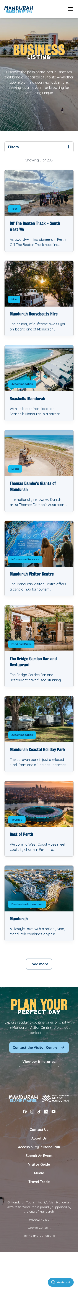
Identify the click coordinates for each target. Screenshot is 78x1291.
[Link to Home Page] (18, 9)
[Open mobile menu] (70, 9)
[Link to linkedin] (46, 1112)
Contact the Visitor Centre (35, 1047)
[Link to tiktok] (39, 1112)
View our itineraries (39, 1061)
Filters (13, 147)
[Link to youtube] (53, 1112)
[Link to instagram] (32, 1112)
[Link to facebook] (25, 1112)
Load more (39, 964)
